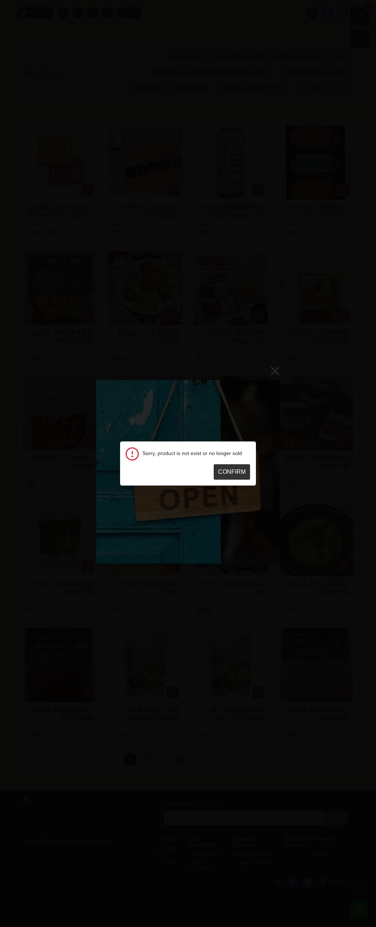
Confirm (232, 472)
